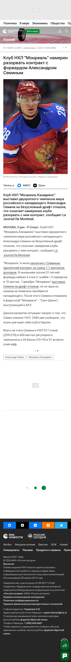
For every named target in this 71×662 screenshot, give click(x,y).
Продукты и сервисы (48, 550)
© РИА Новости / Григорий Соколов (19, 177)
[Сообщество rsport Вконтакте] (35, 525)
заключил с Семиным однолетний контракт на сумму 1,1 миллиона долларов (34, 267)
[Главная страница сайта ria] (3, 31)
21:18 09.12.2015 (12, 48)
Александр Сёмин (14, 357)
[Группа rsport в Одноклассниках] (48, 525)
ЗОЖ (53, 544)
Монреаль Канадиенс (40, 357)
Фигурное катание (25, 544)
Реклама (28, 550)
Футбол (7, 544)
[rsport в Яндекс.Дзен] (22, 525)
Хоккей (64, 544)
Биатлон (43, 544)
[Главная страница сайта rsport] (20, 31)
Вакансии (8, 564)
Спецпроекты (11, 550)
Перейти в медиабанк (48, 177)
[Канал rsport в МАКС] (9, 525)
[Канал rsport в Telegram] (61, 525)
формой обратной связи (33, 619)
